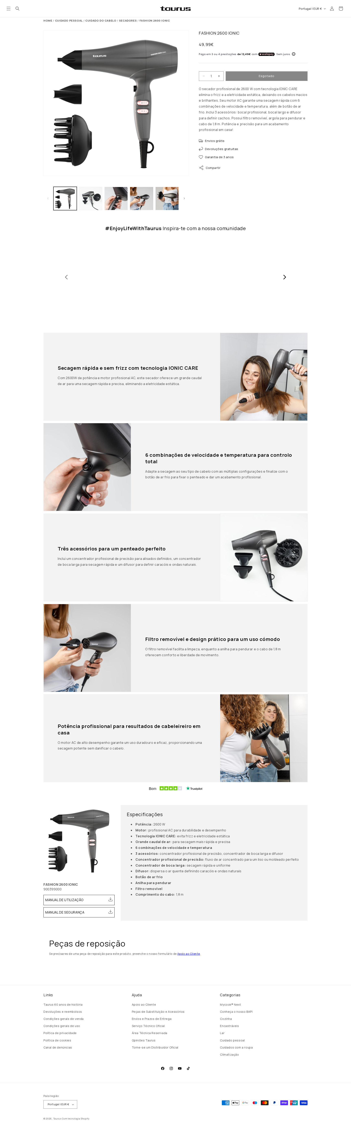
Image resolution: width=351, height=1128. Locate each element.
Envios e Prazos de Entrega (152, 1019)
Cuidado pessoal (232, 1040)
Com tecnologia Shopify (76, 1118)
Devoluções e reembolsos (62, 1012)
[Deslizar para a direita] (184, 198)
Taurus (57, 1118)
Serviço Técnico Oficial (148, 1026)
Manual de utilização (64, 900)
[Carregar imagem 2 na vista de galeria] (90, 198)
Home (47, 20)
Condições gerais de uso (61, 1026)
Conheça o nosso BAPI (236, 1012)
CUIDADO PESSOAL (69, 20)
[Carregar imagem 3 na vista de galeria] (116, 198)
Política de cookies (57, 1040)
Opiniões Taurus (144, 1040)
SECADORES (128, 20)
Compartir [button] (213, 168)
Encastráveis (229, 1026)
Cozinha (226, 1019)
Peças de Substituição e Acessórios (158, 1012)
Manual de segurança (64, 912)
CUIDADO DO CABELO (100, 20)
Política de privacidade (60, 1033)
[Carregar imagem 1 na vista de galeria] (65, 198)
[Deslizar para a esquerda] (47, 198)
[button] (8, 8)
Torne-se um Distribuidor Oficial (155, 1047)
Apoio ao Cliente (188, 954)
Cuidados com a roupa (236, 1047)
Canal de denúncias (57, 1047)
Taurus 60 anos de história (63, 1004)
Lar (222, 1033)
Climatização (229, 1054)
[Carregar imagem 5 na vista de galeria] (167, 198)
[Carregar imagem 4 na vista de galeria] (141, 198)
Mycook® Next (230, 1004)
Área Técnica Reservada (149, 1033)
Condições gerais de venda (63, 1019)
